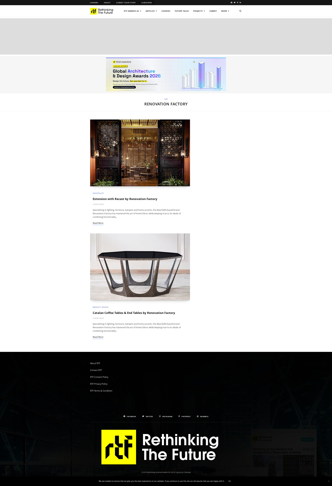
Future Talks (182, 11)
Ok (229, 481)
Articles (150, 11)
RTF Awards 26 (131, 11)
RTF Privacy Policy (98, 383)
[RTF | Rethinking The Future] (102, 11)
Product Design (100, 307)
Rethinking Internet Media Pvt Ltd (160, 472)
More (224, 11)
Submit (213, 11)
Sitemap (187, 472)
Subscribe (146, 2)
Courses (165, 11)
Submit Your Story (126, 2)
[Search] (240, 11)
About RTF (95, 363)
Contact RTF (96, 370)
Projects (198, 11)
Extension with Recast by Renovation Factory (125, 199)
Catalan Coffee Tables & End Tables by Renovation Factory (134, 313)
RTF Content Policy (99, 377)
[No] (328, 481)
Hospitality (98, 193)
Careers (94, 2)
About (107, 2)
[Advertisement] (166, 36)
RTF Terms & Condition (101, 390)
